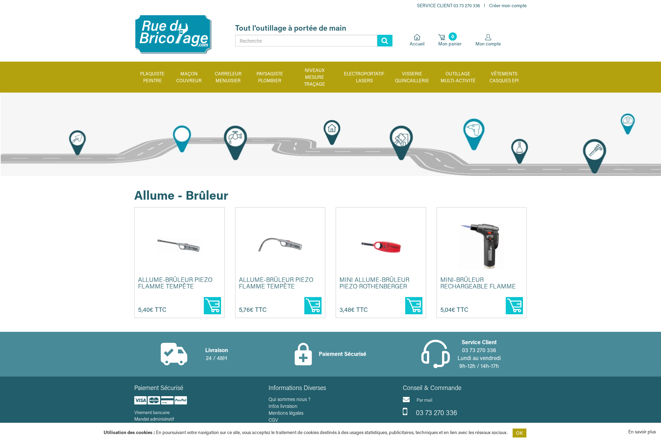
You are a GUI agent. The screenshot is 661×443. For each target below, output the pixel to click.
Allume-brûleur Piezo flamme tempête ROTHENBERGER (175, 286)
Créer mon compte (508, 5)
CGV (273, 419)
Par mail (424, 400)
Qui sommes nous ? (290, 399)
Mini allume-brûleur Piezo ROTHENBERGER (374, 283)
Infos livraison (283, 406)
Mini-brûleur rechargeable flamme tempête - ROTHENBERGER (481, 286)
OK (519, 433)
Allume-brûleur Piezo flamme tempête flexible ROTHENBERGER (277, 286)
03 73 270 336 (435, 412)
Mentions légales (286, 413)
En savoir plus (642, 431)
